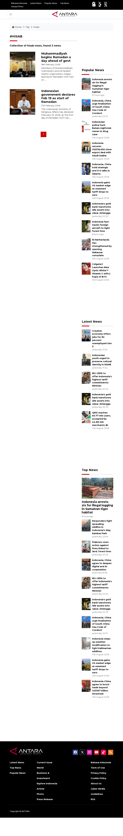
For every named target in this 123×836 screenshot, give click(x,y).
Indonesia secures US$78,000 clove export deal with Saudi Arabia (102, 149)
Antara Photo (17, 6)
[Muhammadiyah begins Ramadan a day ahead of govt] (22, 64)
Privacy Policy (98, 773)
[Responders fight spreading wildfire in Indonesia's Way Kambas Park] (86, 525)
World (40, 767)
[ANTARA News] (64, 14)
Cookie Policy (98, 778)
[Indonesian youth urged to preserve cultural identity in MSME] (86, 359)
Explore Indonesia (47, 783)
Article (40, 788)
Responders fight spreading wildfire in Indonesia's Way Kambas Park (102, 527)
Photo (40, 794)
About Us (96, 783)
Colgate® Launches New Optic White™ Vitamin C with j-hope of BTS (101, 270)
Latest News (35, 3)
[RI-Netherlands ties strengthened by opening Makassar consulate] (86, 244)
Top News (64, 3)
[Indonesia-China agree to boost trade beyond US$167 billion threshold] (86, 685)
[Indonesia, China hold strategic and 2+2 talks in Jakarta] (86, 168)
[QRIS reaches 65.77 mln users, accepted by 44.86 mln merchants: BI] (86, 417)
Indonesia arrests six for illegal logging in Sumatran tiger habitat (102, 85)
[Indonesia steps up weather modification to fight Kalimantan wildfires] (86, 643)
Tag (27, 27)
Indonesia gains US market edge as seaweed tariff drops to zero (101, 188)
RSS (93, 799)
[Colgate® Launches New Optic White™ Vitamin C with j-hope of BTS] (86, 268)
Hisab (36, 27)
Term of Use (98, 767)
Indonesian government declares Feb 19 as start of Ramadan (58, 96)
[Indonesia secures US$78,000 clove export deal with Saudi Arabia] (86, 147)
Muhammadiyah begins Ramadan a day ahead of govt (56, 57)
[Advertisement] (97, 50)
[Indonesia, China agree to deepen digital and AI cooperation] (86, 564)
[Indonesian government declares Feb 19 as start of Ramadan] (22, 101)
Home (18, 27)
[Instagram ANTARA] (105, 3)
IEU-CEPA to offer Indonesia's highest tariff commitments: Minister (102, 379)
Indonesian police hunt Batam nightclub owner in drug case (101, 128)
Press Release (45, 799)
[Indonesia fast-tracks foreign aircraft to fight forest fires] (86, 226)
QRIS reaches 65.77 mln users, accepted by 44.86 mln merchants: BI (101, 418)
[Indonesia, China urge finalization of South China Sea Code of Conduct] (86, 105)
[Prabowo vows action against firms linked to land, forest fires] (86, 546)
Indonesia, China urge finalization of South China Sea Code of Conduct (101, 107)
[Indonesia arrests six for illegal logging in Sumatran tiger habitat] (86, 83)
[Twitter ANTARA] (99, 3)
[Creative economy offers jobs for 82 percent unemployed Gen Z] (86, 335)
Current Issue (44, 762)
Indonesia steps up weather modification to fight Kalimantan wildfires (101, 645)
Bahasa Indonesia (19, 3)
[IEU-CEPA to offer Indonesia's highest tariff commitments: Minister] (86, 377)
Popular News (50, 3)
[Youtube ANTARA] (94, 5)
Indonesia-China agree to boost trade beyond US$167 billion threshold (101, 687)
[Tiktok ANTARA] (100, 5)
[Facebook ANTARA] (93, 3)
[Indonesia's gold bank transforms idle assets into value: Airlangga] (86, 208)
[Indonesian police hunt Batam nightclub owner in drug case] (86, 126)
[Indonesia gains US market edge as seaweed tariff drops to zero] (86, 186)
